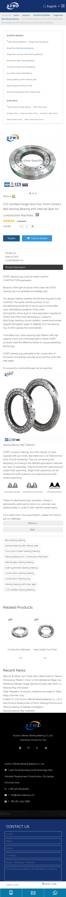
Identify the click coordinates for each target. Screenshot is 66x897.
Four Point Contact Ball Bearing (19, 73)
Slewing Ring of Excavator (16, 686)
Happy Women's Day (13, 693)
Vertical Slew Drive (14, 119)
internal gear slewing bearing (19, 562)
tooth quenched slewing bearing (21, 568)
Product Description (15, 267)
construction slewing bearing (19, 573)
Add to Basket (39, 238)
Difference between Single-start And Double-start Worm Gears (33, 682)
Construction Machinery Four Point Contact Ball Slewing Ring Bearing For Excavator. (20, 649)
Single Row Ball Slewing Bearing (20, 48)
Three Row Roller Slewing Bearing (21, 67)
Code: (8, 260)
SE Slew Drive (12, 113)
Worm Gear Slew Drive (33, 119)
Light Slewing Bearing (17, 42)
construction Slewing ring (17, 578)
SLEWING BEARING (15, 35)
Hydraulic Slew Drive (48, 113)
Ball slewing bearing (15, 540)
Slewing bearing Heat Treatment (19, 709)
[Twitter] (37, 748)
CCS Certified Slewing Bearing (20, 590)
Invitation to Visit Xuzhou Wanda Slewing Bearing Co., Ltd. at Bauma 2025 (33, 697)
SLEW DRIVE (12, 101)
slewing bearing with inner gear (20, 584)
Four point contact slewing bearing (22, 551)
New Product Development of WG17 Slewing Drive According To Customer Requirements (33, 701)
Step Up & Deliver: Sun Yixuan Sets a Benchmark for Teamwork (33, 674)
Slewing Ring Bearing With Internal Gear (23, 92)
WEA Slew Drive (40, 107)
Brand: (8, 257)
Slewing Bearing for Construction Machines (26, 556)
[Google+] (29, 748)
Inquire (11, 238)
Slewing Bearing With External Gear (22, 79)
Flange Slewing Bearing (38, 42)
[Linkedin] (20, 748)
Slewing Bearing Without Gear (19, 86)
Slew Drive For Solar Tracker (19, 107)
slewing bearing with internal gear (21, 545)
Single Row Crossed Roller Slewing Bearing (25, 54)
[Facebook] (46, 748)
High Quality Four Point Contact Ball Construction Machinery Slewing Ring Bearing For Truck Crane (46, 649)
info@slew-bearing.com (23, 795)
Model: (8, 253)
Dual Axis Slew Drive (29, 113)
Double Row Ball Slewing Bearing (20, 61)
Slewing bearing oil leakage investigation (23, 705)
